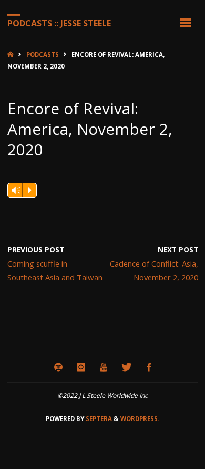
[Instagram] (81, 367)
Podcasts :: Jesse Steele (59, 22)
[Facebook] (148, 367)
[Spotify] (58, 367)
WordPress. (139, 419)
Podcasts (42, 54)
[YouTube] (103, 367)
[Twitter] (127, 367)
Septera (98, 419)
